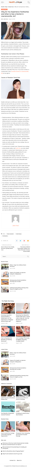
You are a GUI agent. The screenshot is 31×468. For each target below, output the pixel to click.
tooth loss (18, 148)
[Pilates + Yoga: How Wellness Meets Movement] (5, 267)
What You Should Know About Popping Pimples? (13, 451)
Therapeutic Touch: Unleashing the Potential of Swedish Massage (23, 435)
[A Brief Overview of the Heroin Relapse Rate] (8, 391)
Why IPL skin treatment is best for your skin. (12, 453)
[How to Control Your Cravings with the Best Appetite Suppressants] (8, 426)
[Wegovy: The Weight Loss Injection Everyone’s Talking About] (5, 274)
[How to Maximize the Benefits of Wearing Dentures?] (8, 331)
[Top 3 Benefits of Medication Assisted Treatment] (8, 406)
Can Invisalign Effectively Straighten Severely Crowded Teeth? (22, 339)
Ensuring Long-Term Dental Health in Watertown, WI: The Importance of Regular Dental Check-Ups (7, 318)
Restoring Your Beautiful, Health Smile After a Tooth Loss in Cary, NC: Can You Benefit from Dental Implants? (23, 318)
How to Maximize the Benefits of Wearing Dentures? (6, 339)
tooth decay (18, 233)
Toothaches (5, 235)
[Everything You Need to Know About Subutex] (23, 406)
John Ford (5, 19)
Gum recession (10, 233)
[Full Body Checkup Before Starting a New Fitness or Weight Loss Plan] (5, 289)
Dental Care (4, 9)
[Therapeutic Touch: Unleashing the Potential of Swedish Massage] (23, 426)
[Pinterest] (24, 240)
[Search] (28, 2)
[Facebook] (16, 240)
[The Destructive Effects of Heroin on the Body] (23, 391)
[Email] (27, 240)
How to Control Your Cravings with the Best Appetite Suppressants (7, 435)
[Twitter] (20, 240)
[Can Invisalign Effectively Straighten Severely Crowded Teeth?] (23, 331)
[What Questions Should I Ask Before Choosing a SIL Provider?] (5, 282)
